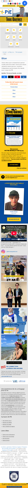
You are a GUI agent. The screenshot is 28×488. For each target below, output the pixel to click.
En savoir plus (7, 376)
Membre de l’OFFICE (7, 422)
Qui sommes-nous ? (7, 420)
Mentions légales (17, 447)
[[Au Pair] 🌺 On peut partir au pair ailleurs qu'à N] (14, 347)
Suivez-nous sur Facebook (9, 434)
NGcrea (10, 450)
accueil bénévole (10, 405)
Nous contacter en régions (9, 426)
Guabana (4, 450)
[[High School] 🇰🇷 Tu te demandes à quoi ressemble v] (14, 268)
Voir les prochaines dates (14, 486)
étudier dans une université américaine (14, 398)
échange (10, 406)
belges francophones (15, 395)
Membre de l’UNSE (7, 424)
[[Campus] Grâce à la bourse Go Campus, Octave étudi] (14, 294)
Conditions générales (6, 447)
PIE (18, 392)
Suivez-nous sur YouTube (8, 436)
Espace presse (6, 440)
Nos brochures (6, 438)
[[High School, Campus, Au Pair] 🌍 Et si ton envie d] (14, 321)
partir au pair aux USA (13, 400)
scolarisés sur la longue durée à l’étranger (10, 397)
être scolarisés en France (7, 409)
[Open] (24, 3)
